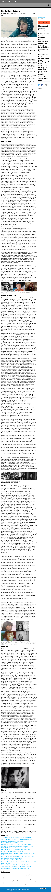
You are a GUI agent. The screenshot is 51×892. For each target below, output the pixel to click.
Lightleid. (40, 51)
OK (38, 888)
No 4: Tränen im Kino (43, 22)
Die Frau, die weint (43, 34)
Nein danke (43, 888)
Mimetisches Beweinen (41, 38)
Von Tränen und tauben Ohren (42, 68)
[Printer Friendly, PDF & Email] (40, 89)
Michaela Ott (41, 17)
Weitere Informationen (14, 890)
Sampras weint (42, 30)
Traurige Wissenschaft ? (42, 73)
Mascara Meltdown (43, 55)
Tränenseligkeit (42, 43)
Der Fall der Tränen (43, 47)
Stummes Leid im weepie (43, 79)
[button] (39, 85)
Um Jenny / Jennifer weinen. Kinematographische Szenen (44, 61)
